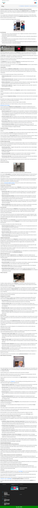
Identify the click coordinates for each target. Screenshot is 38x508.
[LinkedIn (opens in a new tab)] (36, 0)
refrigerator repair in (5, 478)
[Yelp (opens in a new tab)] (35, 2)
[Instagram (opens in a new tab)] (35, 0)
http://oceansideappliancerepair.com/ (7, 504)
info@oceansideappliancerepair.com (7, 500)
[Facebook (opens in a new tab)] (34, 0)
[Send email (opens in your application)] (36, 2)
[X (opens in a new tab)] (33, 0)
